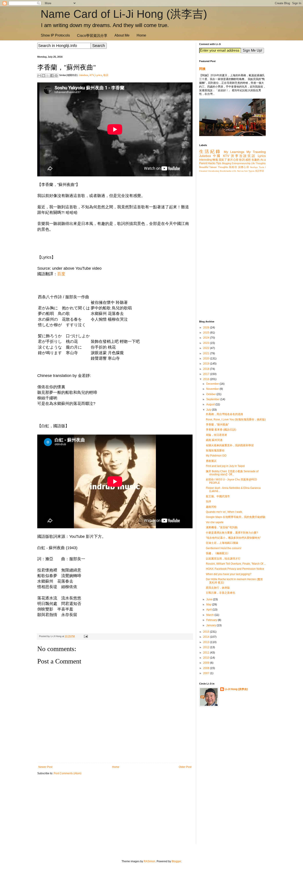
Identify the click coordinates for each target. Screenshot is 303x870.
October (211, 394)
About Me (122, 35)
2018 (206, 369)
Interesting (205, 159)
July (209, 409)
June (209, 599)
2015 (206, 631)
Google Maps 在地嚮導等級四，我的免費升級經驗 (235, 517)
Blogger (176, 861)
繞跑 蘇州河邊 (214, 440)
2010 (206, 657)
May (209, 604)
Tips (218, 163)
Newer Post (45, 767)
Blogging (226, 163)
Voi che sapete (215, 522)
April (209, 609)
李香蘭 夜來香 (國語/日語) (221, 429)
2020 (206, 358)
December (213, 383)
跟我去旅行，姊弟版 (218, 587)
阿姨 (202, 68)
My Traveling (256, 152)
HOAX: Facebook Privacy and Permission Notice (235, 568)
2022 (206, 348)
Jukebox (83, 75)
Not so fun (242, 171)
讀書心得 (243, 167)
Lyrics (98, 75)
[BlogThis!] (43, 75)
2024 (206, 337)
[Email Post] (85, 636)
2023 (206, 343)
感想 (248, 159)
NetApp (254, 167)
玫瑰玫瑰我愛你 (215, 450)
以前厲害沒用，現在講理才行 (223, 558)
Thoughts (223, 167)
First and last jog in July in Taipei (225, 466)
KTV (92, 75)
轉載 (215, 159)
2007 (206, 673)
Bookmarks (225, 171)
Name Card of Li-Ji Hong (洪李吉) (124, 14)
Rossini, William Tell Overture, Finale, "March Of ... (236, 563)
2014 (206, 636)
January (211, 625)
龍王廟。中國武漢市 (218, 496)
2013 (206, 642)
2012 (206, 647)
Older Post (185, 767)
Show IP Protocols (55, 35)
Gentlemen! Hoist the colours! (223, 548)
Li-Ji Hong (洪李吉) (236, 689)
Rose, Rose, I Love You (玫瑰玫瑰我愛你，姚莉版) (236, 419)
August (210, 404)
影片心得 (233, 159)
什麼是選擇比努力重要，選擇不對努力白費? (232, 532)
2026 (206, 327)
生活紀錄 (210, 151)
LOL (234, 171)
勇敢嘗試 (211, 460)
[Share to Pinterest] (56, 75)
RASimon (149, 861)
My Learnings (234, 152)
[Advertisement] (115, 813)
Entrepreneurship (241, 163)
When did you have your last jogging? (228, 574)
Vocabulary (213, 171)
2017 (206, 374)
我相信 (233, 167)
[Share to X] (47, 75)
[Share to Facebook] (52, 75)
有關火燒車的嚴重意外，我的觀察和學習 (230, 445)
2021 (206, 353)
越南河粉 (211, 506)
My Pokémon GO (216, 455)
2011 (206, 652)
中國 (217, 156)
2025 (206, 332)
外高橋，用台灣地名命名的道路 (224, 414)
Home (141, 35)
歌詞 (105, 75)
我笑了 (223, 159)
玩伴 (208, 501)
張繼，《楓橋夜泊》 (218, 553)
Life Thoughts (258, 163)
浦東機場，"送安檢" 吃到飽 (222, 527)
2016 (206, 379)
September (213, 399)
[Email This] (39, 75)
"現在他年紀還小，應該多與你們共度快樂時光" (233, 537)
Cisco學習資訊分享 (92, 35)
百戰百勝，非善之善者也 (220, 592)
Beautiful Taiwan (208, 167)
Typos (251, 171)
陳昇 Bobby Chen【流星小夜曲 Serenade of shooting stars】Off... (232, 473)
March (210, 614)
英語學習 (259, 171)
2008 (206, 668)
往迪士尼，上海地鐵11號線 (222, 542)
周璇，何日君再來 (216, 435)
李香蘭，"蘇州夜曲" (217, 424)
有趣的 (256, 159)
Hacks (211, 163)
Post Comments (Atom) (67, 773)
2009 (206, 662)
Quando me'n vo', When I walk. (224, 511)
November (213, 388)
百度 (61, 274)
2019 (206, 363)
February (212, 620)
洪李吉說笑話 (243, 156)
